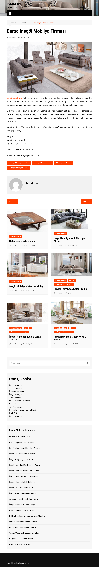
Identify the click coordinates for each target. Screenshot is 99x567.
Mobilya (72, 280)
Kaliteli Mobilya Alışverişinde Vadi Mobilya (27, 516)
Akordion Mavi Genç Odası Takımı (23, 499)
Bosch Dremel (15, 404)
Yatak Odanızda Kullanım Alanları (23, 521)
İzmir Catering (15, 413)
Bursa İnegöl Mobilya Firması (21, 442)
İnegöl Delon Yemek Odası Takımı (23, 476)
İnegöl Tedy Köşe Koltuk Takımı (71, 288)
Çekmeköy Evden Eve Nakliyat (22, 410)
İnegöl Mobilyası (16, 416)
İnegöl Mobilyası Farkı (19, 168)
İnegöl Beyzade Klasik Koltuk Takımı (24, 470)
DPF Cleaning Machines (19, 401)
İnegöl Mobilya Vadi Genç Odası (22, 493)
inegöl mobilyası (65, 163)
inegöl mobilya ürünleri (20, 163)
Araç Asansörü (15, 397)
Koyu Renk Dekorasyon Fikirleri (22, 527)
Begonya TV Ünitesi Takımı (21, 538)
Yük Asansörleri (15, 407)
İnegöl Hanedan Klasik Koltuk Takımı (24, 465)
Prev (14, 201)
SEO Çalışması (15, 388)
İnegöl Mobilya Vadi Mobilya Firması (24, 448)
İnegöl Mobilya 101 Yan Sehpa (22, 504)
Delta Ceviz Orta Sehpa (22, 241)
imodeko (12, 38)
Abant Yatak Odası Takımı (20, 544)
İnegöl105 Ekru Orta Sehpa (21, 487)
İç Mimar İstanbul (16, 391)
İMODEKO (14, 4)
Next (85, 201)
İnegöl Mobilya (16, 236)
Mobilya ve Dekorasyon (64, 284)
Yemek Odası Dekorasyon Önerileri (24, 533)
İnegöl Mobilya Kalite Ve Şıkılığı (26, 286)
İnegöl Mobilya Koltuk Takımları (22, 482)
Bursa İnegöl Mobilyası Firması (22, 510)
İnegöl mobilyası (14, 98)
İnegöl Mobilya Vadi (43, 163)
